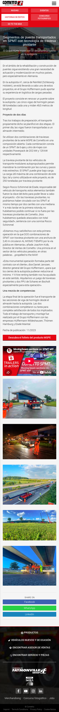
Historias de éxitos (15, 17)
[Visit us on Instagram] (33, 691)
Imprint (6, 709)
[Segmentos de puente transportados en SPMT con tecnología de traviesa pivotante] (29, 400)
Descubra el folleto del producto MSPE (29, 337)
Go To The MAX (15, 24)
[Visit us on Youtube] (25, 691)
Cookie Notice (50, 709)
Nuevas (15, 10)
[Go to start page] (13, 3)
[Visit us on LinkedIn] (40, 691)
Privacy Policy (36, 709)
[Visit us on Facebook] (18, 691)
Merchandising (13, 698)
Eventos (44, 10)
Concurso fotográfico (44, 17)
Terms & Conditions (20, 709)
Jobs (51, 698)
